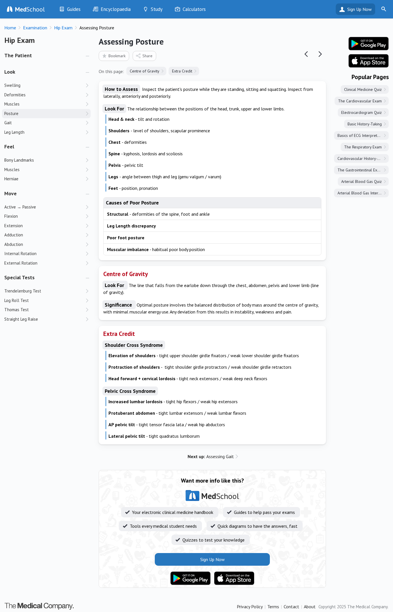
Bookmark (116, 55)
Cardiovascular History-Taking (362, 158)
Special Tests (19, 277)
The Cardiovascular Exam (360, 101)
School (30, 9)
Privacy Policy (250, 606)
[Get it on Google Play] (190, 578)
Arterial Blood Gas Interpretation (363, 193)
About (310, 606)
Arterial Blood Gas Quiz (361, 181)
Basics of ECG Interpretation (361, 135)
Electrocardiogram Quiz (361, 112)
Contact (291, 606)
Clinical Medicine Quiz (363, 89)
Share (147, 55)
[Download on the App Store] (234, 578)
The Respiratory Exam (363, 147)
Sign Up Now (359, 9)
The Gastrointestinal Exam (359, 170)
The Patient (18, 55)
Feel (9, 146)
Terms (273, 606)
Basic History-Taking (365, 124)
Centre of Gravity (144, 71)
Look (9, 71)
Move (10, 193)
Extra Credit (182, 71)
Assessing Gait (211, 456)
